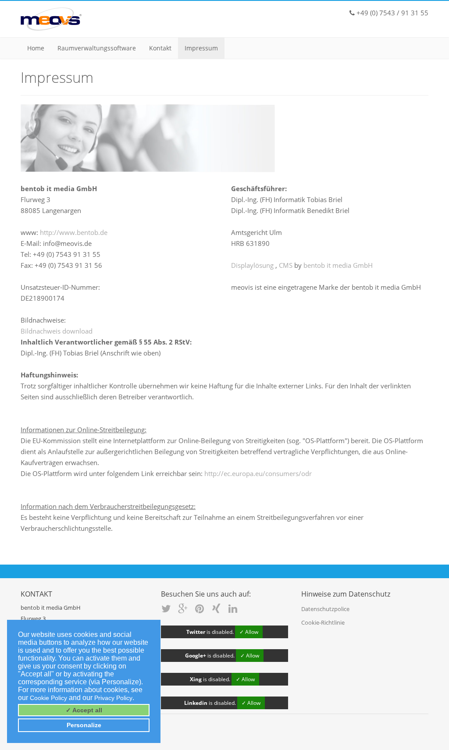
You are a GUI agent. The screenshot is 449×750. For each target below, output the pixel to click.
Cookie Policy (48, 697)
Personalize (84, 725)
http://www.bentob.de (73, 232)
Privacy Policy (113, 697)
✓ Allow (248, 632)
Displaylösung (253, 265)
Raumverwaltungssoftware (96, 48)
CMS (286, 265)
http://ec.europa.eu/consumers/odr (258, 473)
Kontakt (160, 48)
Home (35, 48)
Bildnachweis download (57, 331)
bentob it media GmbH (338, 265)
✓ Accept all (84, 710)
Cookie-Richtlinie (323, 622)
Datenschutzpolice (325, 609)
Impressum (201, 48)
